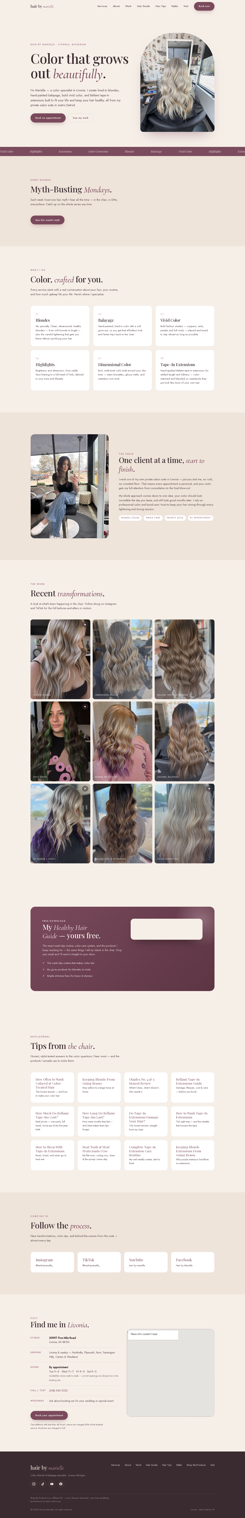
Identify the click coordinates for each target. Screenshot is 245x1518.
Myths (175, 6)
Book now (204, 6)
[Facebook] (61, 1484)
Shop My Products (196, 1465)
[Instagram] (33, 1484)
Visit (186, 6)
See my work (80, 118)
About (116, 6)
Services (102, 6)
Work (128, 6)
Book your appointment (49, 1415)
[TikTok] (43, 1484)
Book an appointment (48, 118)
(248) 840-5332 (58, 1390)
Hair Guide (143, 6)
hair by (42, 6)
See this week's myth (47, 220)
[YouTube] (51, 1484)
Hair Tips (161, 6)
